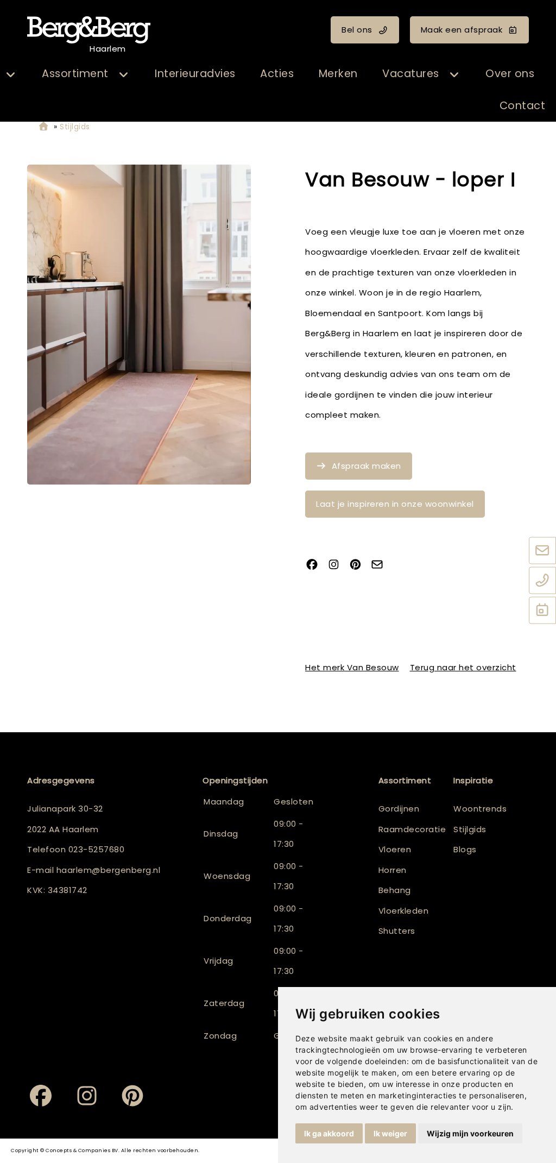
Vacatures (410, 73)
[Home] (43, 127)
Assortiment (75, 73)
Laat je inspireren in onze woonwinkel (395, 504)
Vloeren (395, 849)
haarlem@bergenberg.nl (108, 870)
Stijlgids (469, 829)
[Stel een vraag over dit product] (381, 565)
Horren (392, 870)
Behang (394, 890)
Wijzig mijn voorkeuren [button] (470, 1133)
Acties (277, 73)
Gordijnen (399, 808)
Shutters (396, 930)
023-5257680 (96, 849)
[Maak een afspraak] (542, 610)
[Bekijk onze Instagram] (338, 565)
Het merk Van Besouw (352, 667)
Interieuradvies (195, 73)
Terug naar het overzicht (463, 667)
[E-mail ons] (542, 550)
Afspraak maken (366, 466)
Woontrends (480, 808)
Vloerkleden (403, 910)
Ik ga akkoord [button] (329, 1133)
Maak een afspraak (462, 29)
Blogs (465, 849)
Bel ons (357, 29)
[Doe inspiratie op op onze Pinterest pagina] (359, 565)
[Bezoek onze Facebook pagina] (316, 565)
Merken (338, 73)
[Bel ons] (542, 580)
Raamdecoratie (412, 829)
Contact (523, 105)
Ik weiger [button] (390, 1133)
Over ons (509, 73)
